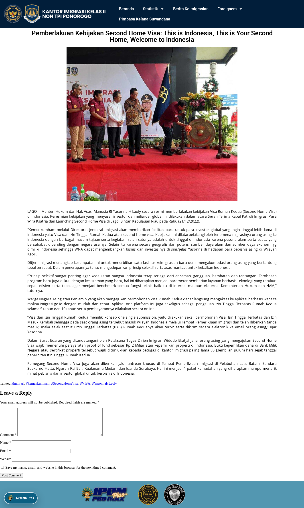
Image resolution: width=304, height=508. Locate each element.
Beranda (126, 8)
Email (5, 451)
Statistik (150, 8)
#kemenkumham (37, 383)
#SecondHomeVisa (64, 383)
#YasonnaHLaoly (104, 383)
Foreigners (227, 8)
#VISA (85, 383)
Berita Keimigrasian (191, 8)
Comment (8, 435)
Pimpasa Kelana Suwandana (144, 19)
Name (5, 442)
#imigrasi (17, 383)
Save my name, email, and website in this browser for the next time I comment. (60, 467)
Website (5, 459)
